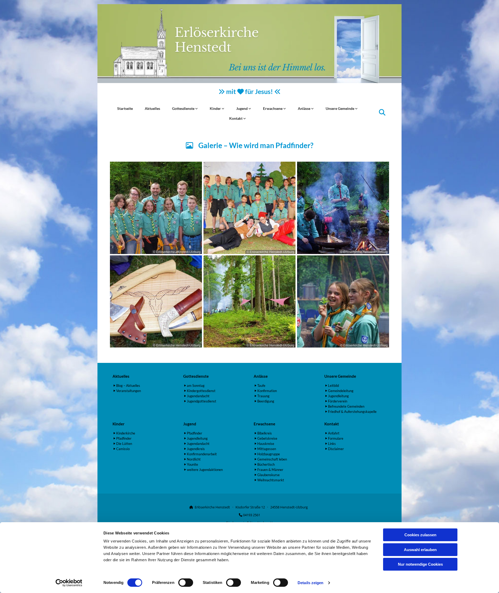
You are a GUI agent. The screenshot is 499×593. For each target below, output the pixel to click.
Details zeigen (310, 583)
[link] (185, 108)
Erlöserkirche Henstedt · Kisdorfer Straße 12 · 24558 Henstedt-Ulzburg (251, 507)
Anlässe (304, 108)
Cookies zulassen (420, 535)
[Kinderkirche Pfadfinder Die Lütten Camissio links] (223, 108)
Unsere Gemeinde (340, 108)
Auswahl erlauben (420, 549)
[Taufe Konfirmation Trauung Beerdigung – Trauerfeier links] (312, 108)
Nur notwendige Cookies (420, 564)
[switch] (185, 582)
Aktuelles (152, 108)
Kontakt (236, 118)
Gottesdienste (183, 108)
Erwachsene (273, 108)
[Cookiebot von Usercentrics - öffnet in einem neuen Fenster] (69, 583)
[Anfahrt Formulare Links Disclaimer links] (244, 118)
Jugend (242, 108)
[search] (382, 112)
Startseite (125, 108)
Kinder (216, 108)
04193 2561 (251, 515)
